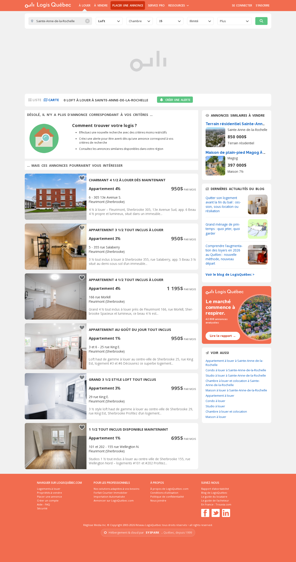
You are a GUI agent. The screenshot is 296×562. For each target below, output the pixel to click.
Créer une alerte (177, 100)
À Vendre (100, 5)
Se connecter (242, 5)
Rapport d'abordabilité (215, 488)
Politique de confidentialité (167, 496)
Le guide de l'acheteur (215, 500)
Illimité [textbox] (194, 21)
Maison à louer (216, 417)
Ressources (177, 5)
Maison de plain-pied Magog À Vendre (241, 152)
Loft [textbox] (101, 21)
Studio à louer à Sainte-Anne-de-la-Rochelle (236, 375)
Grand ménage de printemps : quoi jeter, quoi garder (223, 228)
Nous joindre (158, 500)
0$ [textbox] (161, 21)
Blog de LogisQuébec (214, 492)
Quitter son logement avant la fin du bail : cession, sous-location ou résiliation (223, 204)
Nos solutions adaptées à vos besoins (116, 488)
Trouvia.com (223, 504)
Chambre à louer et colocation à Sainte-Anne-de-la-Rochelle (233, 383)
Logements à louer (48, 488)
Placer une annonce (127, 5)
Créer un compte (48, 500)
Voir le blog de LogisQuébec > (230, 274)
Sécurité (42, 508)
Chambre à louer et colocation (226, 411)
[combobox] (109, 21)
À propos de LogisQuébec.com (169, 488)
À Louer (84, 5)
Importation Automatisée (109, 496)
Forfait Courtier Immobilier (110, 492)
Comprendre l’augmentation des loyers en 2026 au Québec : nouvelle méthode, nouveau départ (224, 255)
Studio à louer (215, 406)
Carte (53, 100)
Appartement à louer (220, 395)
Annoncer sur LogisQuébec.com (114, 500)
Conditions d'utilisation (164, 492)
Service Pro (156, 5)
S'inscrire (262, 5)
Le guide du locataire (214, 496)
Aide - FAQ (43, 504)
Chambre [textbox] (135, 21)
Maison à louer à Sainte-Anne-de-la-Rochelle (236, 390)
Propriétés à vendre (49, 492)
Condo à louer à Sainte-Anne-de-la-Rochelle (236, 370)
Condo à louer (215, 401)
